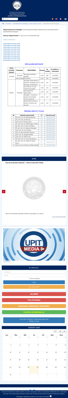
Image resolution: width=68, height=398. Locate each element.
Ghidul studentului (9, 39)
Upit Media (6, 261)
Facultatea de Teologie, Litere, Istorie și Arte (27, 23)
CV (42, 117)
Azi (55, 331)
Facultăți (8, 23)
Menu (65, 19)
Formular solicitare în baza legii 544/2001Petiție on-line (34, 320)
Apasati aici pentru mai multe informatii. (36, 396)
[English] (56, 19)
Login (34, 282)
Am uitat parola (34, 287)
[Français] (60, 19)
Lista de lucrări (50, 117)
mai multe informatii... (59, 217)
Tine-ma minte (35, 278)
